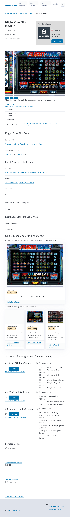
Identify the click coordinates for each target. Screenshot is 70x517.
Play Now (14, 368)
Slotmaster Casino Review (14, 497)
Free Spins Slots (29, 123)
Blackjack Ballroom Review (15, 401)
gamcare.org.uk (55, 509)
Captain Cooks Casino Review (15, 417)
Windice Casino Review (13, 463)
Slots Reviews (32, 4)
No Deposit (22, 4)
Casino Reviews (44, 4)
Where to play (28, 106)
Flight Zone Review (13, 302)
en (63, 4)
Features (8, 106)
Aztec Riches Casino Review (15, 372)
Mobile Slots (55, 5)
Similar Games (17, 106)
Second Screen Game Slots (45, 123)
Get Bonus (57, 41)
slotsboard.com (14, 510)
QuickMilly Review (11, 480)
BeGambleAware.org (56, 506)
